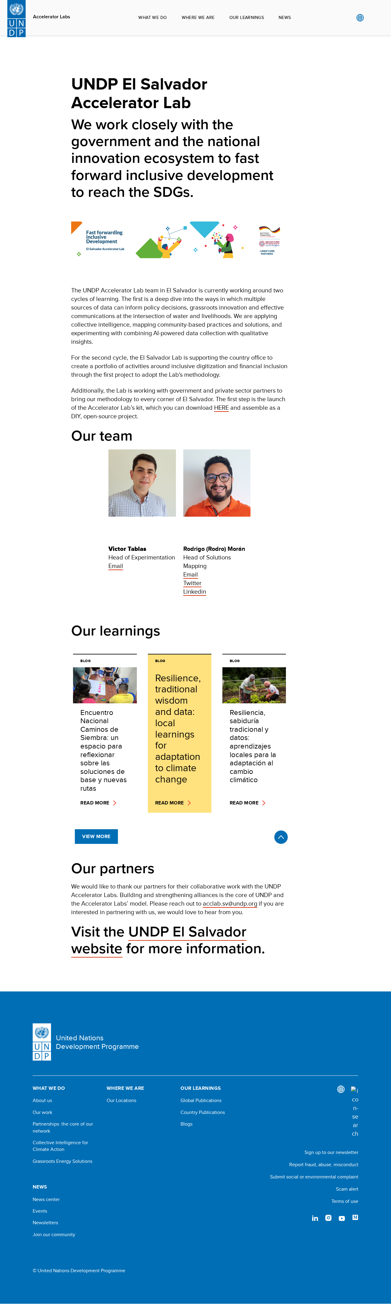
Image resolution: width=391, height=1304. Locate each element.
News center (46, 1199)
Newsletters (45, 1222)
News (285, 17)
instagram (328, 1218)
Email (115, 565)
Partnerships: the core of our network (63, 1127)
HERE (221, 407)
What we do (152, 17)
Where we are (198, 17)
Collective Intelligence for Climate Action (60, 1146)
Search (372, 18)
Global (360, 18)
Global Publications (201, 1100)
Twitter (192, 582)
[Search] (354, 1112)
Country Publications (203, 1112)
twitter (301, 1218)
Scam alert (347, 1188)
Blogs (186, 1124)
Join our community (54, 1234)
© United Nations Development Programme (79, 1270)
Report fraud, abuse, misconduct (323, 1164)
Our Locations (121, 1100)
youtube (342, 1218)
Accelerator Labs (51, 17)
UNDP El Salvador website (159, 940)
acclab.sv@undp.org (230, 903)
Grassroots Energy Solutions (62, 1161)
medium (355, 1218)
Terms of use (344, 1201)
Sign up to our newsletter (331, 1152)
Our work (42, 1112)
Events (40, 1211)
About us (42, 1100)
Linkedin (194, 591)
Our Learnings (246, 17)
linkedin (315, 1218)
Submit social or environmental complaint (314, 1176)
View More (96, 836)
